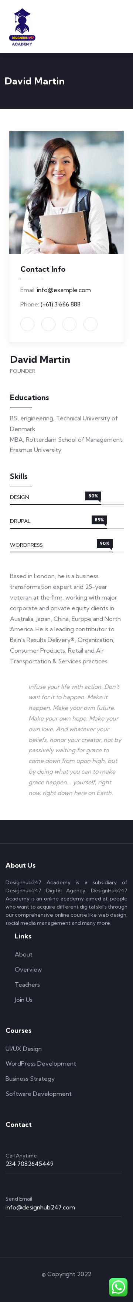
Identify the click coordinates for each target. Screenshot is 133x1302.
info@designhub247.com (40, 1207)
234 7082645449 (30, 1163)
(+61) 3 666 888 (61, 304)
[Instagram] (77, 1287)
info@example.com (64, 290)
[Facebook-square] (56, 1287)
